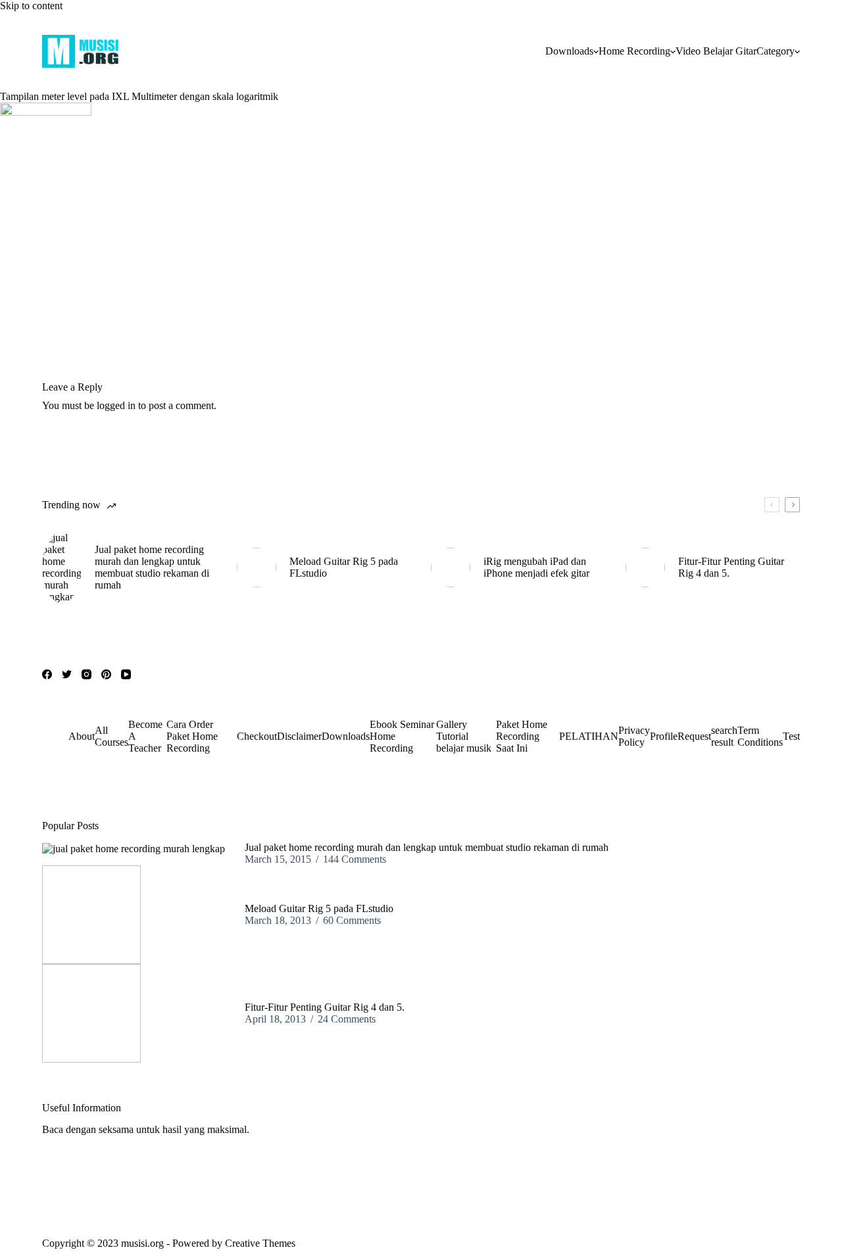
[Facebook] (47, 674)
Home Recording (634, 51)
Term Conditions (760, 736)
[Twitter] (67, 674)
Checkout (257, 736)
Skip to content (31, 5)
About (81, 736)
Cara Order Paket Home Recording (192, 736)
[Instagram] (86, 674)
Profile (664, 736)
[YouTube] (126, 674)
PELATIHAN (588, 736)
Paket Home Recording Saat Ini (521, 736)
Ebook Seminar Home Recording (402, 736)
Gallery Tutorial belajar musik (463, 736)
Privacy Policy (634, 736)
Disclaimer (299, 736)
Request (694, 736)
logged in (116, 405)
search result (724, 736)
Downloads (569, 51)
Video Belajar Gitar (716, 51)
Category (775, 51)
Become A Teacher (145, 736)
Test (791, 736)
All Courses (111, 736)
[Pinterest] (106, 674)
